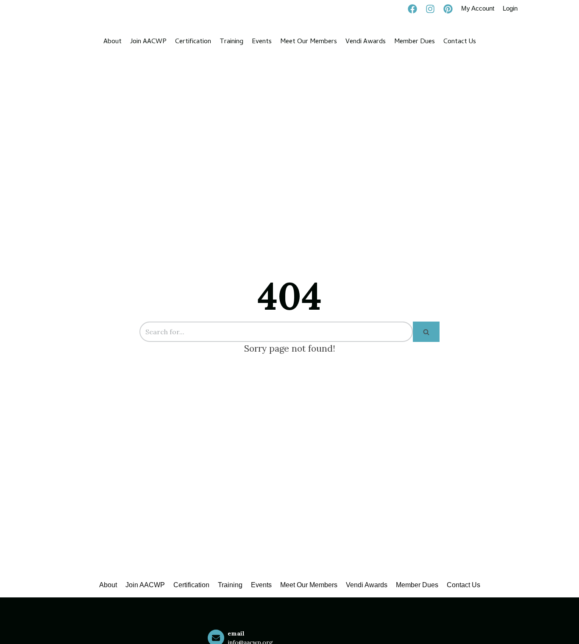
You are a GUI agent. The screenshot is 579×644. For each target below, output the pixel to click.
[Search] (426, 332)
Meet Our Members (308, 42)
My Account (477, 8)
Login (510, 8)
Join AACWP (148, 42)
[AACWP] (63, 42)
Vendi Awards (365, 42)
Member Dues (414, 42)
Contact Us (459, 42)
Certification (193, 42)
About (112, 42)
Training (231, 42)
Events (262, 42)
